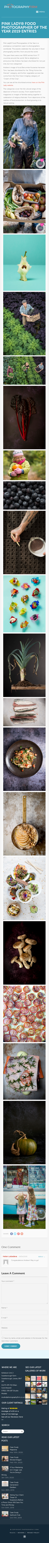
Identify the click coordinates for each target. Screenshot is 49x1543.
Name (4, 1308)
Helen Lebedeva (10, 1256)
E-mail (4, 1318)
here (33, 82)
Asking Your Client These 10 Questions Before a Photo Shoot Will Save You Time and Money (12, 1500)
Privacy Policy (33, 1532)
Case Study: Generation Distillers (14, 1485)
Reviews (21, 1532)
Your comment (7, 1281)
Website (4, 1328)
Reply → (41, 1257)
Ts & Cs (12, 1532)
